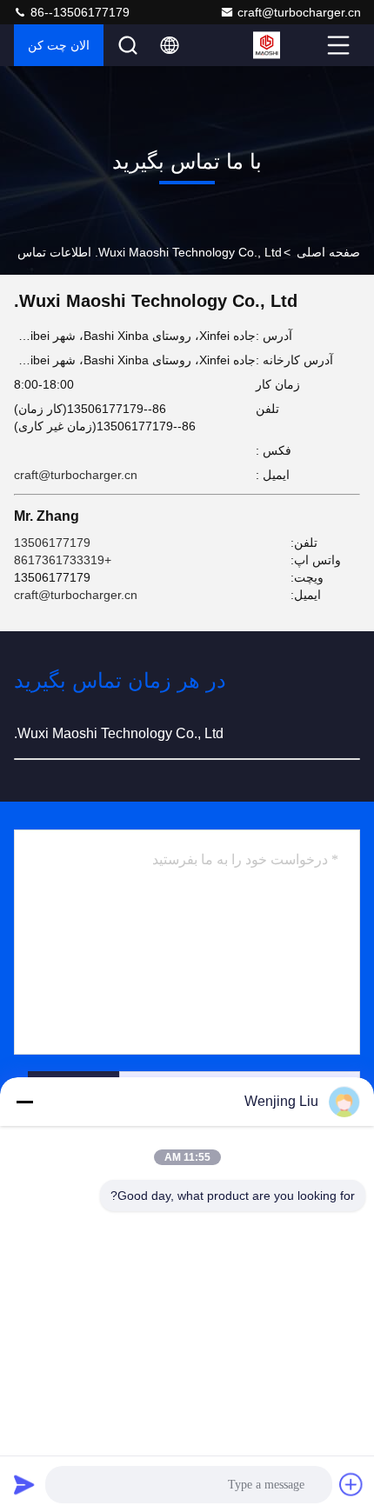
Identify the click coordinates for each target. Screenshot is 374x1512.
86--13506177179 (78, 12)
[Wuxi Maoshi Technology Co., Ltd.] (288, 45)
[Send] (24, 1484)
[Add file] (351, 1484)
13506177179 (52, 543)
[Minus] (24, 1101)
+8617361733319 (62, 560)
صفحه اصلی (328, 252)
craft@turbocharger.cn (299, 12)
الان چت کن (59, 45)
